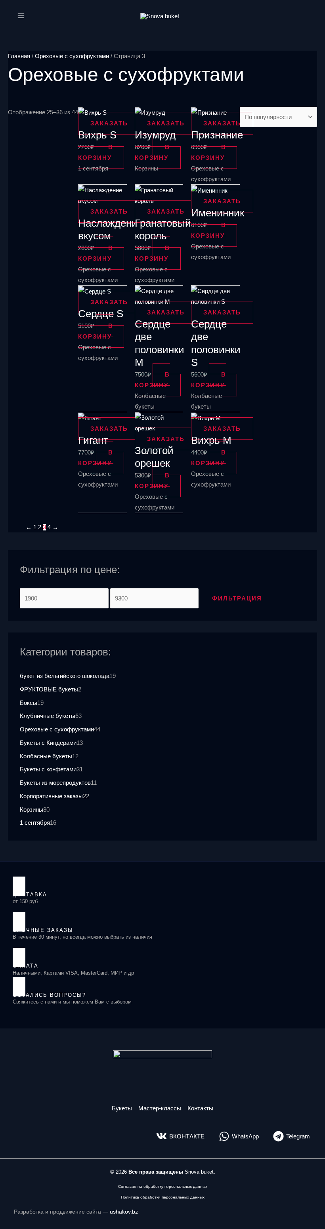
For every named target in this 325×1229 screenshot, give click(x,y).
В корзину (95, 152)
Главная (19, 56)
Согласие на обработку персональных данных (162, 1186)
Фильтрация (237, 598)
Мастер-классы (159, 1108)
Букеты (122, 1108)
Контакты (200, 1108)
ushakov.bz (124, 1211)
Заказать (109, 123)
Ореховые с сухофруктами (72, 56)
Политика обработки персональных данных (163, 1197)
